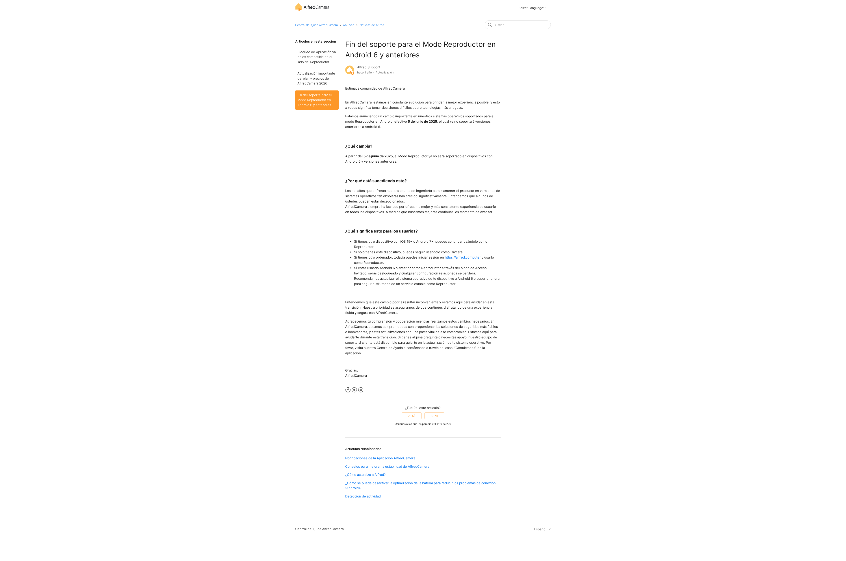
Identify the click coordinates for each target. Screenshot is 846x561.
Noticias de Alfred (372, 25)
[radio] (411, 416)
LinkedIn (361, 390)
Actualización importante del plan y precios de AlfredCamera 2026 (316, 78)
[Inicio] (312, 10)
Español (540, 529)
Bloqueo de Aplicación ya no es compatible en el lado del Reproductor (316, 57)
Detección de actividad (363, 496)
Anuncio (348, 25)
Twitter (354, 390)
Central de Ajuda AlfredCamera (316, 25)
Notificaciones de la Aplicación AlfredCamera (380, 458)
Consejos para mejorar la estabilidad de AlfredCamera (387, 466)
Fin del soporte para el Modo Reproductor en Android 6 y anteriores (314, 100)
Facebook (348, 390)
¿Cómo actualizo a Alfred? (365, 475)
